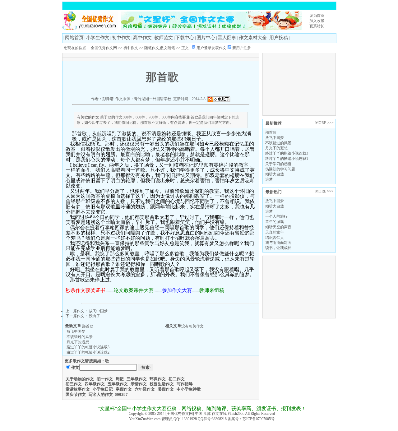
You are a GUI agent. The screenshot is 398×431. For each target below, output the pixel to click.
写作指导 (185, 384)
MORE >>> (324, 123)
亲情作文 (139, 384)
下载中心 (184, 37)
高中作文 (142, 37)
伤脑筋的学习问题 (280, 169)
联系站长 (316, 26)
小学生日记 (103, 389)
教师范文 (163, 37)
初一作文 (105, 379)
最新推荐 (274, 123)
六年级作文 (145, 389)
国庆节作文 (76, 394)
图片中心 (206, 37)
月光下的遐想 (276, 148)
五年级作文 (118, 384)
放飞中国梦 (274, 138)
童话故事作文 (78, 389)
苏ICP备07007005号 (259, 419)
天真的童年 (274, 232)
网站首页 (74, 37)
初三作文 (74, 384)
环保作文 (158, 379)
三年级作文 (137, 379)
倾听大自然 (274, 174)
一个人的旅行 (276, 216)
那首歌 (270, 132)
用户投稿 (278, 37)
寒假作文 (124, 389)
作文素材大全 (253, 37)
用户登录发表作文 (211, 48)
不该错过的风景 (278, 143)
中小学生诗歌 (189, 389)
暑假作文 (166, 389)
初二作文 (177, 379)
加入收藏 (316, 21)
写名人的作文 (101, 394)
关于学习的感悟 (278, 164)
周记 (120, 379)
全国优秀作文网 (104, 48)
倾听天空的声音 (278, 227)
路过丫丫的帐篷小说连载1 (286, 158)
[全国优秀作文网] (90, 29)
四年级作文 (95, 384)
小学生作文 (97, 37)
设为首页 (316, 15)
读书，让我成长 (278, 248)
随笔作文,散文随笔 (159, 48)
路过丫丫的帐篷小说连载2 (88, 352)
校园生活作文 (162, 384)
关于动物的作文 (80, 379)
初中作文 (121, 37)
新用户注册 (241, 48)
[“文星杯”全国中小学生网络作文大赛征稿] (211, 29)
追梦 (269, 179)
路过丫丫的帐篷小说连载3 (286, 153)
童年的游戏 (274, 222)
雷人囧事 (227, 37)
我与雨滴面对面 (278, 242)
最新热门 (274, 191)
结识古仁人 (274, 237)
